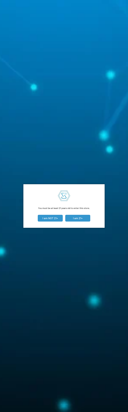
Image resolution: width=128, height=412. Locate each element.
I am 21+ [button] (78, 218)
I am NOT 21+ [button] (50, 218)
